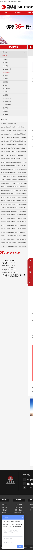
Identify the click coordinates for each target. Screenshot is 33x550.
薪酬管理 (5, 82)
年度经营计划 (7, 98)
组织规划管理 (7, 101)
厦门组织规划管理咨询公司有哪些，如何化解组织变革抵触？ (14, 232)
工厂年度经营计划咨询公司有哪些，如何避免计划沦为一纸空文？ (14, 207)
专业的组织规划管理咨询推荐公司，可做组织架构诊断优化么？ (14, 204)
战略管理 (5, 59)
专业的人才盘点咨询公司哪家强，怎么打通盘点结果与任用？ (14, 197)
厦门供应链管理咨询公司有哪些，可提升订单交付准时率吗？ (14, 243)
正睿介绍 (4, 499)
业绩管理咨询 (19, 504)
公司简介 (4, 504)
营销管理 (5, 79)
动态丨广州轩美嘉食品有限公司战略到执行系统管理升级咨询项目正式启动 (14, 148)
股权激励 (5, 111)
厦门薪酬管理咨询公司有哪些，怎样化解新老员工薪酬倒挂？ (14, 221)
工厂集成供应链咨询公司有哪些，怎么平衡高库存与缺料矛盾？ (14, 179)
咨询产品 (18, 499)
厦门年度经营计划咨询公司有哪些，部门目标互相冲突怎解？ (14, 235)
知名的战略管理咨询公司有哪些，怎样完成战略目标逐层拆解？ (14, 176)
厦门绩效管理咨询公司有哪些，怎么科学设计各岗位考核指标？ (14, 218)
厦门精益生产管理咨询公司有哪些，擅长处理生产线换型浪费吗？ (14, 246)
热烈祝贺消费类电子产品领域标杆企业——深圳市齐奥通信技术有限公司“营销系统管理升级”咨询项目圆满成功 (14, 165)
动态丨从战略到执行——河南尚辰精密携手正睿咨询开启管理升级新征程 (14, 134)
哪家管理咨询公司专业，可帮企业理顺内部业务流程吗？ (14, 200)
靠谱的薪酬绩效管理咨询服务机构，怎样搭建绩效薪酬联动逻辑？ (14, 190)
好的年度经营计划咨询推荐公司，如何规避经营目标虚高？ (14, 172)
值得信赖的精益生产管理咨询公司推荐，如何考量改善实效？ (14, 183)
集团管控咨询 (19, 510)
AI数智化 (5, 114)
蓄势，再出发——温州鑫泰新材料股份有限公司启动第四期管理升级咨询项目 (14, 155)
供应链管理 (6, 72)
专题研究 (4, 55)
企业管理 (5, 66)
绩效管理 (5, 75)
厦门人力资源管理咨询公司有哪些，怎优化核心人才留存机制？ (14, 225)
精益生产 (5, 85)
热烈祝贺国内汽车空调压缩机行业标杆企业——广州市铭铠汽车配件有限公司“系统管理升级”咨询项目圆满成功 (14, 158)
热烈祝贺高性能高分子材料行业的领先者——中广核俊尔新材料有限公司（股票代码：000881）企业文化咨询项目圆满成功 (14, 162)
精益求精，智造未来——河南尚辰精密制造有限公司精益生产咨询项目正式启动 (14, 130)
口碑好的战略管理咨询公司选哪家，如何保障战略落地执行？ (14, 211)
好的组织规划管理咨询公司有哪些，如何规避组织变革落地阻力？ (14, 169)
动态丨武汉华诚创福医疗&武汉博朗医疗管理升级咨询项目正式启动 (14, 137)
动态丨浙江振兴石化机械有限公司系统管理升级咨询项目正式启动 (14, 144)
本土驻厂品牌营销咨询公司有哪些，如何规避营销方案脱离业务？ (14, 186)
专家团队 (4, 513)
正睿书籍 (4, 52)
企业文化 (5, 91)
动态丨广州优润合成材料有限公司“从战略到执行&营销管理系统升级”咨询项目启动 (14, 127)
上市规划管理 (7, 104)
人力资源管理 (7, 69)
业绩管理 (5, 95)
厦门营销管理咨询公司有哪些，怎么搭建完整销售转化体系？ (14, 214)
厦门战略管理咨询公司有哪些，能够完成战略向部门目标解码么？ (14, 239)
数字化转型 (6, 88)
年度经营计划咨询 (19, 513)
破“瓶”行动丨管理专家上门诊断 (8, 123)
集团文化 (4, 510)
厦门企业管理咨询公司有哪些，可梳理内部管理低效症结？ (14, 228)
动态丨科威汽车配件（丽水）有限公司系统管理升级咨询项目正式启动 (14, 151)
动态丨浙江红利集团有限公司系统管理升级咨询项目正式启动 (14, 141)
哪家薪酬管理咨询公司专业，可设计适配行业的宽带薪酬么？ (14, 193)
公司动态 (4, 507)
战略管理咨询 (19, 507)
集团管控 (5, 62)
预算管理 (5, 108)
